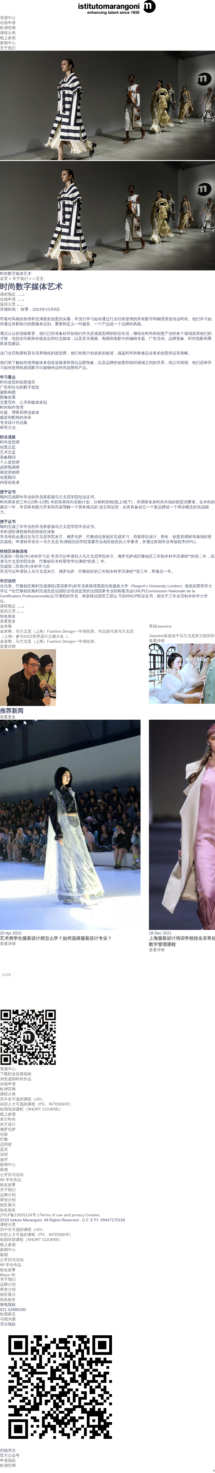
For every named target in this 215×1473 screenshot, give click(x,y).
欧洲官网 (8, 1089)
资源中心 (8, 17)
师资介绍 (8, 1200)
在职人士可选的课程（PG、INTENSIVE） (36, 1104)
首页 (4, 278)
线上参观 (8, 38)
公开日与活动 (12, 1174)
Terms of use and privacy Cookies (70, 1215)
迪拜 (4, 1159)
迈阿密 (6, 1144)
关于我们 (8, 48)
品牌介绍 (8, 1195)
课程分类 (8, 33)
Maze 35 (7, 1275)
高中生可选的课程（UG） (22, 1099)
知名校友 (8, 1210)
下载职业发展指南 (15, 1074)
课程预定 (8, 294)
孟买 (4, 1149)
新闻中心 (8, 43)
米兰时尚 (8, 1119)
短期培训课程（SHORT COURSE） (31, 1109)
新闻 (4, 1169)
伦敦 (4, 1134)
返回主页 (8, 304)
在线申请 (8, 22)
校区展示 (8, 1205)
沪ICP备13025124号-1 (20, 1215)
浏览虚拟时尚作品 (15, 1079)
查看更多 (8, 621)
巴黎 (4, 1139)
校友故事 (8, 1184)
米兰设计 (8, 1124)
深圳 (4, 1154)
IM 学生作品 (10, 1179)
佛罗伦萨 (8, 1129)
